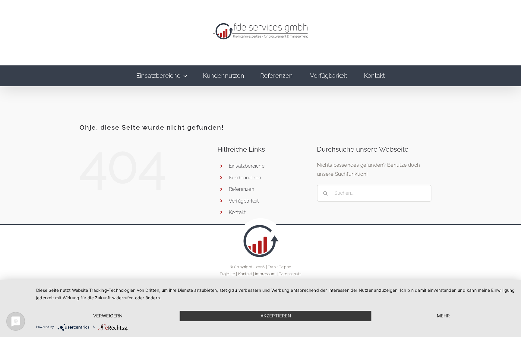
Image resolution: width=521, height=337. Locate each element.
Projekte (227, 274)
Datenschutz (290, 274)
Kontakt (245, 274)
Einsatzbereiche (246, 166)
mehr (443, 316)
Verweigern (107, 316)
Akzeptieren (275, 316)
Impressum (265, 274)
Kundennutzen (245, 178)
